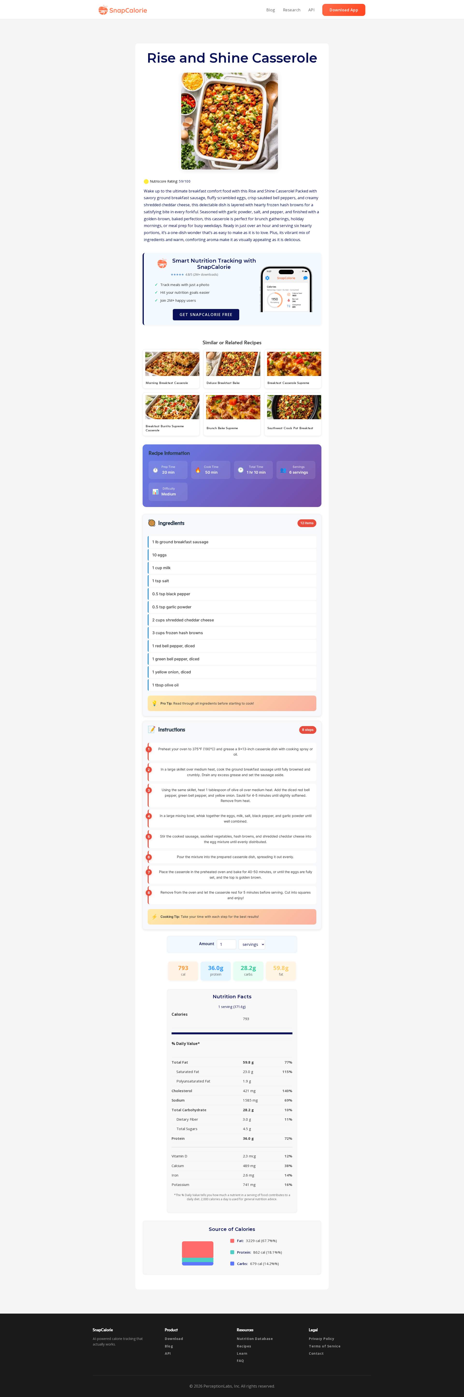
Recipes (244, 1346)
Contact (316, 1353)
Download (174, 1338)
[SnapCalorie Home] (124, 10)
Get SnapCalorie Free (206, 314)
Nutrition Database (255, 1338)
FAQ (240, 1360)
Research (292, 10)
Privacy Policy (321, 1338)
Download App (344, 10)
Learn (242, 1353)
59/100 (184, 181)
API (311, 10)
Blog (270, 10)
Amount (206, 943)
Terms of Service (325, 1346)
